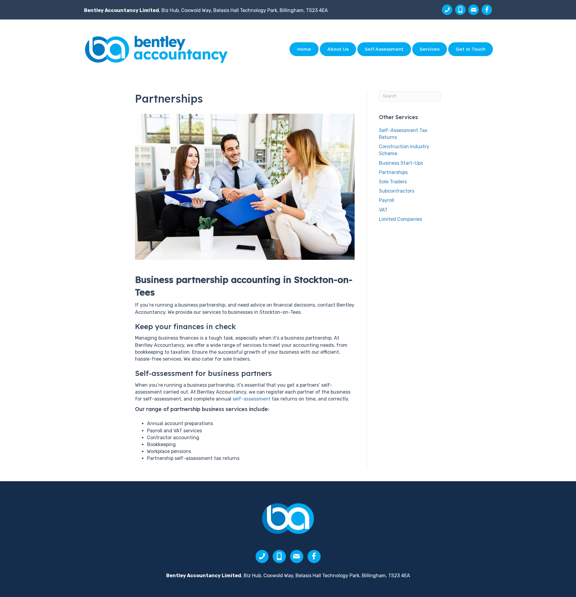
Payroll (386, 200)
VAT (383, 210)
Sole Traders (393, 181)
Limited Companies (400, 219)
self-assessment (251, 399)
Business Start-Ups (401, 163)
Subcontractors (396, 191)
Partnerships (393, 172)
